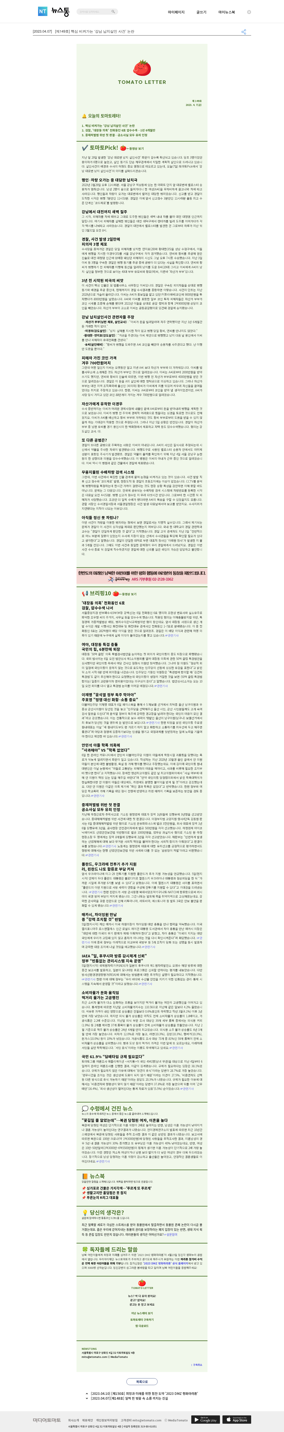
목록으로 (142, 1381)
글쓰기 (201, 12)
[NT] (42, 11)
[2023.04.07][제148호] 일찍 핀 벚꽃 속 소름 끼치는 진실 (129, 1398)
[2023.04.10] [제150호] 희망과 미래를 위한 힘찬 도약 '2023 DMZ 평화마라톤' (144, 1393)
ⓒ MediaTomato (176, 1420)
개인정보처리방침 (107, 1420)
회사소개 (73, 1420)
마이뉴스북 (227, 12)
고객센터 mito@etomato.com (141, 1420)
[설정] (249, 12)
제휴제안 (87, 1420)
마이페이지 (176, 12)
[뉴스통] (60, 12)
